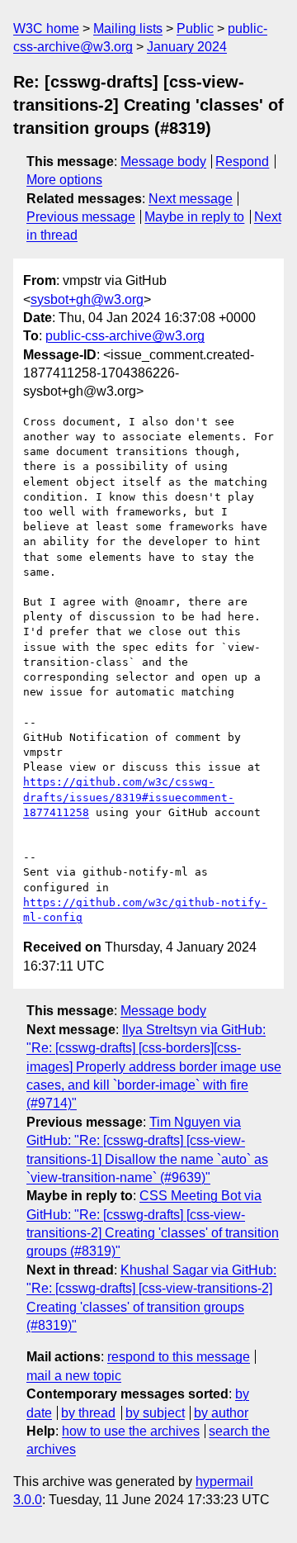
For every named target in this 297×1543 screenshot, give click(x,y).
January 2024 (187, 47)
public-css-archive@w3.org (125, 336)
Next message (190, 199)
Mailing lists (128, 28)
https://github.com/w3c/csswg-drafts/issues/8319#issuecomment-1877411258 (128, 797)
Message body (163, 161)
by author (221, 1413)
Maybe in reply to (194, 217)
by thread (88, 1413)
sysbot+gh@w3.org (87, 299)
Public (195, 28)
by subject (155, 1413)
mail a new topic (73, 1376)
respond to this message (178, 1357)
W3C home (46, 28)
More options (64, 180)
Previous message (80, 217)
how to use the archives (131, 1431)
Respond (242, 161)
